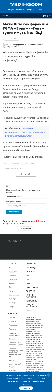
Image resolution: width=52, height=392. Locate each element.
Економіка (13, 279)
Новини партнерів (31, 296)
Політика (12, 275)
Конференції (32, 301)
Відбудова (13, 271)
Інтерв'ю (30, 272)
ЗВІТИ (11, 361)
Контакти (12, 321)
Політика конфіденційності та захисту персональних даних (16, 353)
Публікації (31, 268)
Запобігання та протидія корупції (16, 344)
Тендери (12, 339)
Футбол (16, 163)
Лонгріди (30, 291)
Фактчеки (13, 283)
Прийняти (26, 388)
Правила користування (14, 334)
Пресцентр (30, 10)
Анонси (39, 10)
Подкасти (31, 264)
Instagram (7, 223)
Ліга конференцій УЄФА (12, 168)
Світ (10, 287)
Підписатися (13, 212)
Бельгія (6, 163)
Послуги (11, 10)
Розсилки (12, 370)
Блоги (29, 283)
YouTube (19, 223)
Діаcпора (12, 303)
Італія (24, 163)
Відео (28, 279)
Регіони (12, 291)
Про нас (12, 317)
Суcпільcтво (14, 295)
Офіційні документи (31, 306)
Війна (11, 268)
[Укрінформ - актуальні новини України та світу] (26, 4)
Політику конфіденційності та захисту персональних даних (26, 381)
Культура (12, 299)
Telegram (40, 221)
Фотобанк (20, 10)
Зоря (32, 163)
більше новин (26, 228)
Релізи (29, 311)
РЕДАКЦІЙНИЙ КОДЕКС (15, 365)
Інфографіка (32, 287)
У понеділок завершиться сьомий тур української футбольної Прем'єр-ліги (25, 132)
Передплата (14, 325)
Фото (28, 275)
